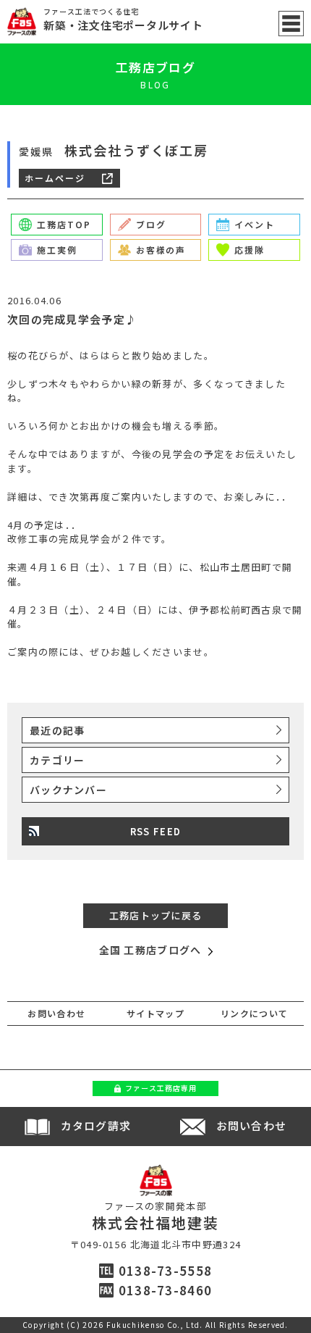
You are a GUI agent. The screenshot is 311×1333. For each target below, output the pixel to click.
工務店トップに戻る (156, 915)
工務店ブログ (155, 67)
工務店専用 (161, 1087)
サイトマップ (155, 1013)
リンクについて (254, 1013)
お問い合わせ (56, 1013)
